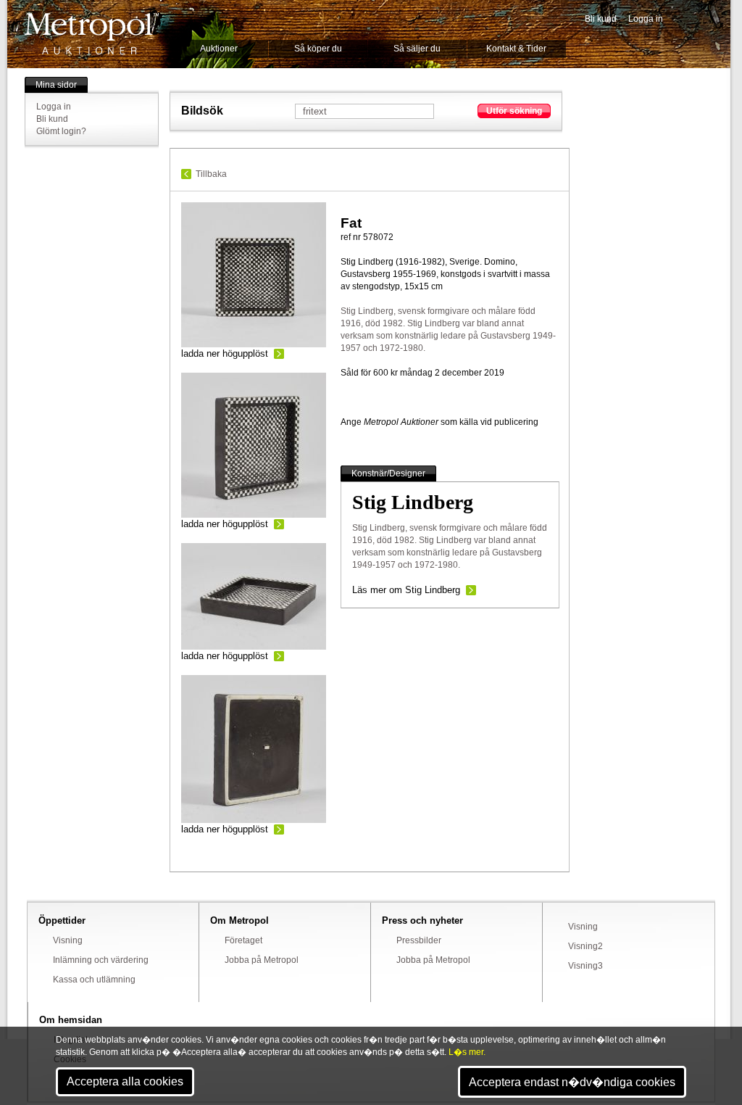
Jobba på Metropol (262, 960)
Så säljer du (417, 49)
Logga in (645, 19)
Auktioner (219, 49)
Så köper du (318, 49)
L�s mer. (467, 1052)
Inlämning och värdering (101, 960)
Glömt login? (61, 131)
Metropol (92, 33)
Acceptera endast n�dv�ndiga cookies (572, 1082)
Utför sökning (514, 111)
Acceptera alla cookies (125, 1081)
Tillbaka (211, 174)
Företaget (243, 940)
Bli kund (601, 19)
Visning (68, 940)
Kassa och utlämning (94, 979)
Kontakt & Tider (516, 49)
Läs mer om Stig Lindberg (406, 589)
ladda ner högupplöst (224, 353)
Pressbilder (418, 940)
